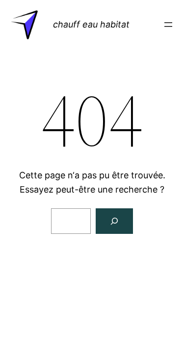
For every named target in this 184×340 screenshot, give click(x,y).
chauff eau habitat (91, 24)
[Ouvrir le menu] (168, 24)
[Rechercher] (114, 221)
